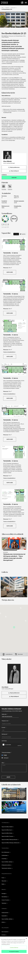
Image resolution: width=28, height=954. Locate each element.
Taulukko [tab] (23, 234)
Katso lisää (10, 272)
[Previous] (2, 587)
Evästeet (4, 934)
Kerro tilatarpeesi (5, 852)
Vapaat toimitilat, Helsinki (7, 826)
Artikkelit (6, 549)
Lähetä (8, 777)
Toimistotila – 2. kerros (10, 253)
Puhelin (5, 755)
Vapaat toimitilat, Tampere (7, 836)
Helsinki (7, 7)
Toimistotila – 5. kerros (10, 294)
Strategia (4, 893)
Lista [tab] (16, 234)
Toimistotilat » (5, 848)
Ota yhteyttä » (5, 927)
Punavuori (13, 7)
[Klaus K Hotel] (21, 608)
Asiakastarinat (13, 549)
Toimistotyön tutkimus (6, 868)
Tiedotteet (4, 903)
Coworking (4, 858)
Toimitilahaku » (5, 822)
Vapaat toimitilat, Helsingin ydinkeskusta (10, 842)
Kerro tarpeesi (5, 931)
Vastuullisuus (4, 896)
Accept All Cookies (14, 951)
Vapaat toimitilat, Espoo (7, 829)
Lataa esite (14, 177)
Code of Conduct (5, 900)
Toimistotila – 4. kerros (10, 335)
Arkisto (3, 922)
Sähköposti (6, 757)
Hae (3, 7)
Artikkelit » (4, 908)
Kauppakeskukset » (7, 873)
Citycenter (4, 880)
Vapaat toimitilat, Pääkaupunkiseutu (9, 839)
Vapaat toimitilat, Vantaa (7, 833)
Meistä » (4, 889)
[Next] (26, 587)
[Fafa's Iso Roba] (26, 621)
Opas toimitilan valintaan (7, 861)
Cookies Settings (14, 947)
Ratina (3, 884)
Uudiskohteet (5, 855)
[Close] (26, 938)
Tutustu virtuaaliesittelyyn (9, 352)
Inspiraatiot (4, 915)
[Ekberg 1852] (6, 617)
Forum (3, 877)
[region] (14, 945)
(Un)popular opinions (6, 865)
